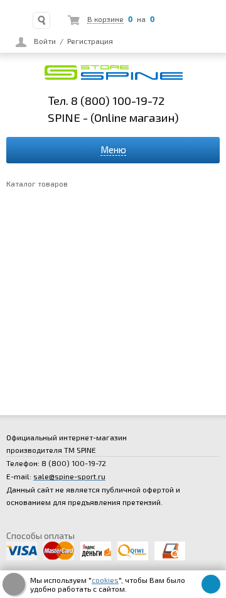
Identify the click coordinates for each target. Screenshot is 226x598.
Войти (45, 40)
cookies (105, 579)
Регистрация (90, 40)
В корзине (105, 18)
